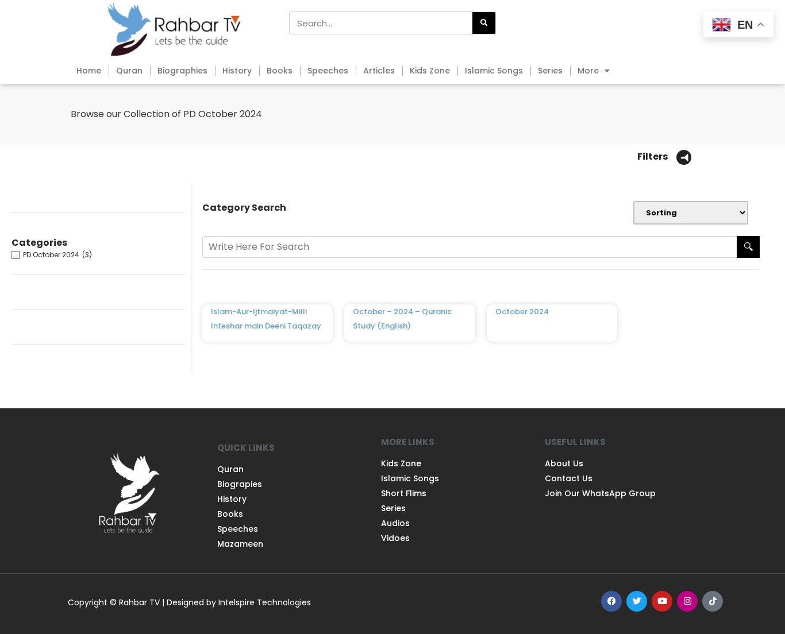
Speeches (327, 70)
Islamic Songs (494, 70)
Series (550, 70)
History (237, 70)
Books (280, 70)
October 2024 (522, 311)
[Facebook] (611, 601)
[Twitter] (636, 601)
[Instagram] (687, 601)
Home (88, 70)
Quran (129, 70)
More (588, 70)
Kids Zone (430, 70)
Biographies (182, 70)
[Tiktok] (712, 601)
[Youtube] (662, 601)
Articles (379, 70)
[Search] (483, 23)
